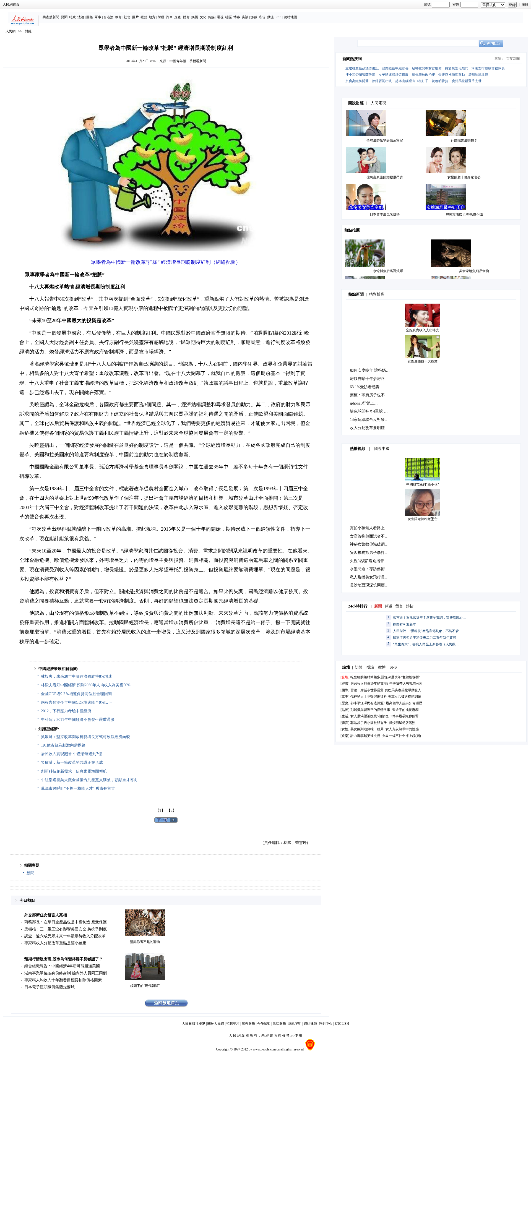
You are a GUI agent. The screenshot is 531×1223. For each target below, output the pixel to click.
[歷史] (344, 703)
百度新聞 (513, 59)
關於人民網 (215, 1024)
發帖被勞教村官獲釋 (427, 68)
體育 (186, 17)
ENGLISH (342, 1024)
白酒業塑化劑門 (456, 68)
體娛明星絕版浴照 (402, 723)
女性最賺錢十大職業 (423, 361)
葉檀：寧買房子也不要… (371, 395)
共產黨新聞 (51, 17)
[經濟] (344, 683)
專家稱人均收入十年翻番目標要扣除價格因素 (63, 980)
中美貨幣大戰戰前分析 (406, 683)
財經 (161, 17)
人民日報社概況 (193, 1024)
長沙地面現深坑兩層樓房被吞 (375, 585)
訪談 (245, 17)
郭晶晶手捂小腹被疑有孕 (368, 723)
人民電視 (378, 103)
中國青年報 (178, 61)
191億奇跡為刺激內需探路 (63, 745)
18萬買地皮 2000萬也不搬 (464, 214)
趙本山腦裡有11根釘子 (411, 81)
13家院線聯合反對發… (369, 420)
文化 (203, 17)
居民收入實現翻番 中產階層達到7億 (71, 754)
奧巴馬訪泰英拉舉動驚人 (403, 690)
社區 (228, 17)
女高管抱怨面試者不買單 (371, 536)
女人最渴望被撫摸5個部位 (369, 716)
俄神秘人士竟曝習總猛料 (368, 696)
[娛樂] (344, 736)
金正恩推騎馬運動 (451, 75)
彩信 (262, 17)
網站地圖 (290, 17)
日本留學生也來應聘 (385, 214)
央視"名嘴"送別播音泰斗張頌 (375, 561)
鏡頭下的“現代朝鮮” (145, 986)
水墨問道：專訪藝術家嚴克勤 (375, 569)
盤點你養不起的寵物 (145, 942)
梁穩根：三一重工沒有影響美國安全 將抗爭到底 (65, 929)
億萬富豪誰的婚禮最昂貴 (384, 177)
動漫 (270, 17)
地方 (152, 17)
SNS (393, 667)
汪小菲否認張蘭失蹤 (360, 75)
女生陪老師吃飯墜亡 (423, 519)
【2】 (171, 811)
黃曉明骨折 (440, 81)
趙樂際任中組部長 (395, 68)
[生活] (344, 716)
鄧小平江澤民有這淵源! (367, 703)
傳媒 (211, 17)
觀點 (143, 17)
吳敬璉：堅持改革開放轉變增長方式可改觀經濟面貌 (85, 737)
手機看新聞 (197, 61)
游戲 (254, 17)
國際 (89, 17)
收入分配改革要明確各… (371, 428)
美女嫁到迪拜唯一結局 (367, 729)
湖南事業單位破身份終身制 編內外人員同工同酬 (65, 973)
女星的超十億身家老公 (464, 177)
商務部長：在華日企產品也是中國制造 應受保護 (65, 922)
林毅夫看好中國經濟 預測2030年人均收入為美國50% (86, 685)
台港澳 (108, 17)
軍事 (98, 17)
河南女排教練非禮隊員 (488, 68)
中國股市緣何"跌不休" (422, 484)
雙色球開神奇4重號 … (369, 411)
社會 (127, 17)
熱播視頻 (357, 449)
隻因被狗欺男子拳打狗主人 (373, 553)
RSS (278, 17)
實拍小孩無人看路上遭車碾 (373, 528)
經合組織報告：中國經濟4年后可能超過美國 (62, 966)
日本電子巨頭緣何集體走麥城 (49, 987)
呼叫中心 (325, 1024)
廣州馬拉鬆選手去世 (466, 81)
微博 (382, 667)
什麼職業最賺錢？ (464, 140)
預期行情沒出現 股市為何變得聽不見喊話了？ (63, 959)
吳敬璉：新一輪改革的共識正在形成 (72, 762)
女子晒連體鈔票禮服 (393, 75)
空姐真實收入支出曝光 (422, 330)
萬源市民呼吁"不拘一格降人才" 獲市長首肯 (78, 788)
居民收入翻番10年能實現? (369, 683)
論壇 (346, 667)
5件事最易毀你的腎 (405, 716)
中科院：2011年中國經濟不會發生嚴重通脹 (77, 720)
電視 (220, 17)
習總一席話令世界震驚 (367, 690)
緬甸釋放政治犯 (423, 75)
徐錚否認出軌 (382, 81)
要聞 (64, 17)
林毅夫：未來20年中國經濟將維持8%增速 (76, 676)
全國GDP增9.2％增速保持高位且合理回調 (76, 694)
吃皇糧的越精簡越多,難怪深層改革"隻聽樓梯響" (385, 677)
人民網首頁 (11, 4)
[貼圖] (344, 710)
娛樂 (194, 17)
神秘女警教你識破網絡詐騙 (373, 544)
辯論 (370, 667)
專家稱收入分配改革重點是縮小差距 (55, 943)
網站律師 (310, 1024)
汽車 (169, 17)
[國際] (344, 690)
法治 (80, 17)
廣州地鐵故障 (478, 75)
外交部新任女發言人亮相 (45, 915)
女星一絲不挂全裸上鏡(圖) (401, 736)
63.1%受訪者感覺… (366, 387)
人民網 (10, 31)
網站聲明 (294, 1024)
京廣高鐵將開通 (357, 81)
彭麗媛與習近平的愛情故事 (370, 710)
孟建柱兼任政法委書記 (362, 68)
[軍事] (344, 696)
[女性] (344, 729)
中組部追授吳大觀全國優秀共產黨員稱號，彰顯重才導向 (89, 780)
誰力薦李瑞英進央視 (365, 736)
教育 (118, 17)
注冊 (525, 4)
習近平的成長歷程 (405, 710)
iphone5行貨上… (364, 403)
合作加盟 (263, 1024)
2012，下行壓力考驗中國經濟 (66, 711)
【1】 (160, 811)
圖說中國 (381, 449)
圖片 (135, 17)
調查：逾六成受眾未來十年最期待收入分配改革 (65, 936)
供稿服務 (279, 1024)
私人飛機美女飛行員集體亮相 (375, 577)
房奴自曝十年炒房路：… (371, 379)
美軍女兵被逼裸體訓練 (404, 696)
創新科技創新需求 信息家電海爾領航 (74, 771)
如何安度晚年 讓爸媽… (370, 370)
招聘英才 (233, 1024)
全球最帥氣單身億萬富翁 (384, 140)
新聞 (30, 873)
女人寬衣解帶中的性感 (402, 729)
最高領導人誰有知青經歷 (404, 703)
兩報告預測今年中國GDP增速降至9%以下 (76, 702)
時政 (72, 17)
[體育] (344, 723)
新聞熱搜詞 (352, 59)
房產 (177, 17)
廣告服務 (248, 1024)
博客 (236, 17)
